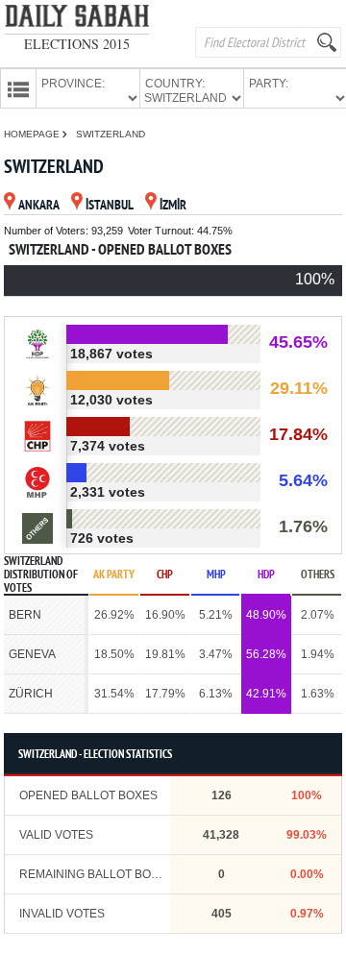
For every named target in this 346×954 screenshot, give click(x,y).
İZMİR (173, 206)
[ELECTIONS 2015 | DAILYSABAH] (77, 20)
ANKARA (39, 206)
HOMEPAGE (33, 134)
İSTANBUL (110, 206)
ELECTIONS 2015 (77, 44)
